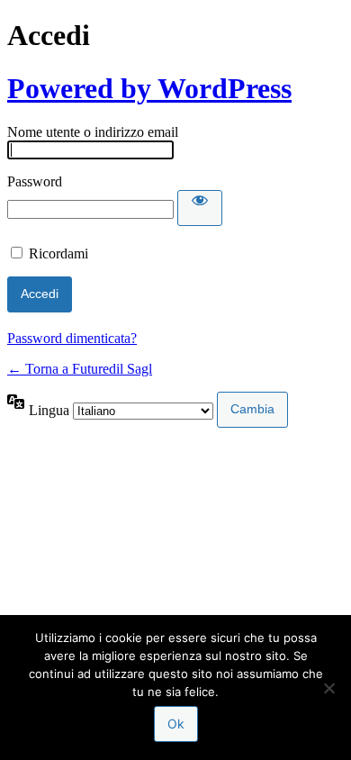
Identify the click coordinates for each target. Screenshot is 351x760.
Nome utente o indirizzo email (92, 132)
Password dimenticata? (72, 338)
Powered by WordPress (149, 88)
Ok (175, 723)
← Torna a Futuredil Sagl (79, 368)
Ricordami (58, 253)
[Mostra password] (199, 208)
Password (34, 181)
